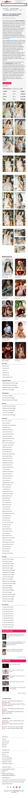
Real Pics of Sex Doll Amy (20, 339)
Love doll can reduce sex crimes (17, 681)
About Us (4, 754)
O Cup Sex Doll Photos (8, 627)
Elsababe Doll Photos (7, 553)
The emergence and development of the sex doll (17, 688)
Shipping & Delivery (7, 762)
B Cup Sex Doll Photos (7, 609)
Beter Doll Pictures (7, 485)
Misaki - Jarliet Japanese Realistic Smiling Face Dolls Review (14, 704)
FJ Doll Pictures (6, 489)
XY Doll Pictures (6, 527)
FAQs (3, 772)
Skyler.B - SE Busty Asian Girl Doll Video (13, 724)
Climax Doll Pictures (7, 460)
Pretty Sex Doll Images (8, 599)
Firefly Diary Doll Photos (8, 438)
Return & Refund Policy (8, 773)
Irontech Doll (5, 366)
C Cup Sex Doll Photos (7, 611)
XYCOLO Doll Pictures (7, 522)
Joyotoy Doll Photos (7, 436)
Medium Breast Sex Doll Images (10, 387)
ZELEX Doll (4, 370)
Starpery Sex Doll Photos (11, 10)
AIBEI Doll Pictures (6, 504)
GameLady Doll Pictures (8, 542)
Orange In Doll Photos (7, 445)
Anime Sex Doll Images (8, 563)
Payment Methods (6, 760)
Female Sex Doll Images (8, 572)
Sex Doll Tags (5, 752)
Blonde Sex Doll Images (8, 596)
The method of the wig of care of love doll (17, 676)
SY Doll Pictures (6, 509)
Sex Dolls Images (14, 8)
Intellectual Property (7, 763)
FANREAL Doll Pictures (7, 471)
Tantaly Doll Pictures (7, 476)
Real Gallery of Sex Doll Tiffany (19, 276)
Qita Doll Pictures (6, 524)
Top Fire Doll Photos (7, 432)
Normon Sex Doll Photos (8, 443)
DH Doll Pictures (6, 520)
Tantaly (4, 739)
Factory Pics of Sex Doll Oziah (20, 360)
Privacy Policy (5, 756)
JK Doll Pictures (6, 480)
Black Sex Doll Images (7, 566)
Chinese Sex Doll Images (8, 410)
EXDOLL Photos (6, 423)
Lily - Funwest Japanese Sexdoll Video (13, 728)
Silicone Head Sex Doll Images (9, 400)
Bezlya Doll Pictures (7, 496)
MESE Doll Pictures (7, 529)
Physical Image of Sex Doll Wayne (7, 318)
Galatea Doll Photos (7, 429)
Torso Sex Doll (5, 741)
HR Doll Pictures (6, 500)
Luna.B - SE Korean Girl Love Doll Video (13, 727)
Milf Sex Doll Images (7, 588)
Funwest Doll (5, 368)
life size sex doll (13, 40)
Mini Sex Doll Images (7, 561)
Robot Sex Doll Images (8, 559)
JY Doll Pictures (6, 469)
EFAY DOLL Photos (6, 421)
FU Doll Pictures (6, 518)
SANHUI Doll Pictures (7, 491)
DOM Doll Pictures (6, 478)
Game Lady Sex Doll (7, 377)
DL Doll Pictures (6, 498)
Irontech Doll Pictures (7, 544)
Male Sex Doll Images (7, 568)
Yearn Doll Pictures (7, 465)
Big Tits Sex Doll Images (8, 389)
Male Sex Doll (5, 743)
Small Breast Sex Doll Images (9, 385)
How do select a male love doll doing (16, 670)
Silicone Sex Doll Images (8, 398)
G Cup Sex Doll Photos (8, 620)
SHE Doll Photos (6, 427)
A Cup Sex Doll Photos (7, 607)
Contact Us (5, 770)
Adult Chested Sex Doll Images (10, 383)
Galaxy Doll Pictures (7, 458)
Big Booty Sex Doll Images (8, 581)
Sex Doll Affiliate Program (8, 769)
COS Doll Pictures (6, 502)
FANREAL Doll (5, 372)
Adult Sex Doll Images (7, 601)
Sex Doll (6, 8)
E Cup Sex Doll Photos (7, 616)
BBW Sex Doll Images (7, 579)
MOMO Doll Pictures (7, 531)
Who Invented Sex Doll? (15, 664)
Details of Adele (7, 83)
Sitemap (4, 746)
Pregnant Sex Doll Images (8, 583)
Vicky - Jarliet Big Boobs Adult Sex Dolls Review (14, 709)
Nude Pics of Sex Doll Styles (20, 318)
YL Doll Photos (5, 551)
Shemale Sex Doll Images (8, 570)
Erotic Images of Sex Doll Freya (20, 297)
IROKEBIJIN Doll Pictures (8, 513)
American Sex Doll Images (9, 406)
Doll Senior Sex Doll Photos (9, 425)
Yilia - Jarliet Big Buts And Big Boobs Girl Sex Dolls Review (14, 712)
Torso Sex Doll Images (7, 577)
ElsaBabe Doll (5, 375)
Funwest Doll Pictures (7, 493)
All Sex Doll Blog (21, 693)
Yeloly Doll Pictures (7, 474)
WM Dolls (4, 745)
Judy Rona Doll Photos (8, 434)
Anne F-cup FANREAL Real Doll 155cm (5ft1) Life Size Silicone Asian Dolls (15, 650)
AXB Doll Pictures (6, 515)
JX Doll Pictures (6, 507)
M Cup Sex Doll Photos (8, 624)
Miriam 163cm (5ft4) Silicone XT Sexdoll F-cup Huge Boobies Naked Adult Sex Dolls (16, 636)
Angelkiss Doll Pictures (8, 482)
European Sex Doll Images (8, 415)
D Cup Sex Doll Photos (7, 613)
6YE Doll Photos (6, 549)
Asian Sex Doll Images (7, 412)
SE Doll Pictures (6, 533)
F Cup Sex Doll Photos (7, 618)
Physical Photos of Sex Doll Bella (6, 360)
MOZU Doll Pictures (7, 511)
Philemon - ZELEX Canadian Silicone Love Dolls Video (14, 721)
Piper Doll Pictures (7, 535)
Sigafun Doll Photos (7, 440)
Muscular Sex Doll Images (8, 594)
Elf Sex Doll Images (7, 592)
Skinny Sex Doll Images (8, 590)
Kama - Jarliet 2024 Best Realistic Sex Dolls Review (13, 701)
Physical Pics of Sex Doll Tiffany (7, 297)
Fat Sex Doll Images (7, 585)
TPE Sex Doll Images (7, 395)
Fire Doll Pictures (6, 487)
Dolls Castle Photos (7, 456)
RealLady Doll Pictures (7, 462)
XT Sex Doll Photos (7, 451)
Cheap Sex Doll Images (8, 574)
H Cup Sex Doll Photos (7, 622)
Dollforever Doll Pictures (8, 538)
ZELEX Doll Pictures (7, 540)
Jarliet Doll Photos (7, 447)
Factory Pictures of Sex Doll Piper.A (7, 339)
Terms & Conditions (7, 758)
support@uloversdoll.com (21, 0)
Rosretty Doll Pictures (7, 467)
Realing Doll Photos (7, 449)
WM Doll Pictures (6, 546)
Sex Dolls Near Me (21, 657)
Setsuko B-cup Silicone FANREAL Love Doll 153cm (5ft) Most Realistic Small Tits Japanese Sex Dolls (16, 643)
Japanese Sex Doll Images (9, 408)
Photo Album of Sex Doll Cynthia (7, 276)
